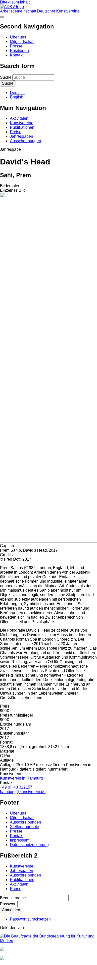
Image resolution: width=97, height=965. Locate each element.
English (16, 97)
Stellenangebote (24, 827)
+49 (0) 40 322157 (16, 787)
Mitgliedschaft (22, 41)
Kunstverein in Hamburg (21, 778)
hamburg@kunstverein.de (23, 792)
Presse (16, 46)
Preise (15, 132)
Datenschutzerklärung (29, 845)
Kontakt (16, 55)
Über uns (18, 37)
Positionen (19, 50)
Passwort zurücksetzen (30, 919)
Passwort (8, 904)
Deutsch (17, 92)
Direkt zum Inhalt (15, 2)
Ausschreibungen (25, 141)
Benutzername (13, 898)
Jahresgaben (21, 136)
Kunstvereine (21, 123)
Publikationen (22, 127)
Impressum (19, 840)
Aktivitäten (19, 118)
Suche (5, 77)
